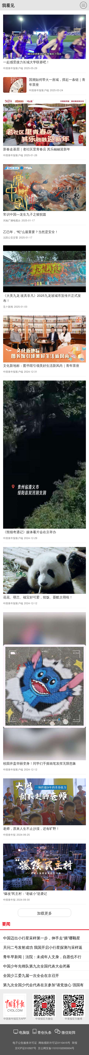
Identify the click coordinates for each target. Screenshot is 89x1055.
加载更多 (44, 913)
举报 (74, 1043)
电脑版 (24, 1032)
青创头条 (45, 1032)
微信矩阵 (68, 1032)
